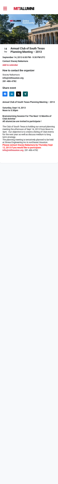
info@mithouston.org (13, 78)
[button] (10, 65)
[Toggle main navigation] (4, 8)
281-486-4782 (9, 81)
